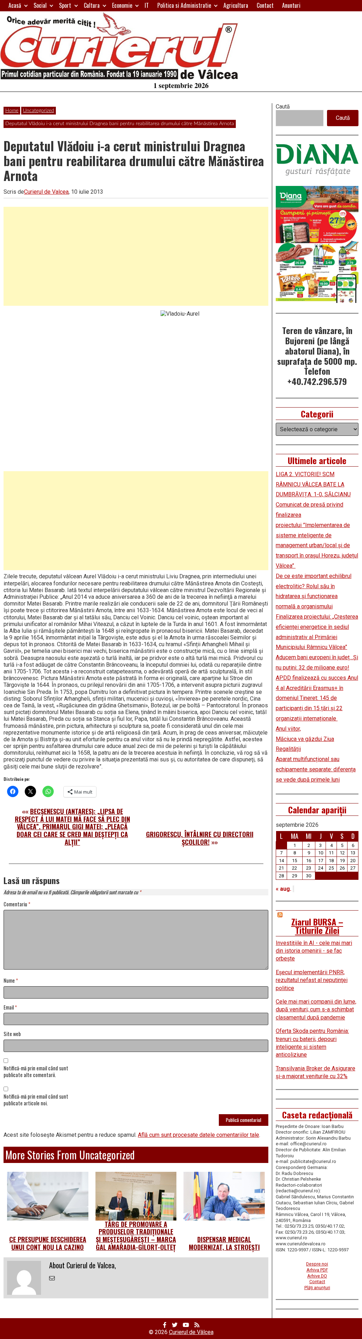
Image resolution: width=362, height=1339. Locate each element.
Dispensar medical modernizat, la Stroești (224, 1243)
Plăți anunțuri (317, 1287)
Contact (265, 5)
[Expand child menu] (26, 5)
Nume (11, 980)
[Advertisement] (136, 256)
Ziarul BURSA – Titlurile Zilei (317, 925)
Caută (283, 106)
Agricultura (235, 5)
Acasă (14, 5)
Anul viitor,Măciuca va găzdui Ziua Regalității (305, 739)
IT (147, 5)
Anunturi (291, 5)
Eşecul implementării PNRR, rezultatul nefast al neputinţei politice (312, 980)
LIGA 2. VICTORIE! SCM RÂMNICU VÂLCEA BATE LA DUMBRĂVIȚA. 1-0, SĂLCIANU (313, 484)
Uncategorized (38, 110)
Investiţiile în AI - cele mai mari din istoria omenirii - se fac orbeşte (314, 951)
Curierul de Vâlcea (191, 1332)
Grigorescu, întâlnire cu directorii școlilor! (199, 838)
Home (11, 110)
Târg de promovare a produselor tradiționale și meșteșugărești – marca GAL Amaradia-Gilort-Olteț (136, 1236)
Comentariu (17, 904)
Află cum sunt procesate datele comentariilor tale (198, 1135)
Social (40, 5)
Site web (12, 1034)
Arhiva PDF (317, 1270)
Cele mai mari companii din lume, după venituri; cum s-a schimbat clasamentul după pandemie (316, 1009)
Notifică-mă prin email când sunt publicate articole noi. (36, 1100)
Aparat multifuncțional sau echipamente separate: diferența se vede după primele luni (316, 769)
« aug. (283, 888)
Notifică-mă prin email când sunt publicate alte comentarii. (36, 1071)
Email (10, 1007)
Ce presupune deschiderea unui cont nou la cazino (47, 1243)
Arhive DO (317, 1276)
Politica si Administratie (184, 5)
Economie (122, 5)
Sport (65, 5)
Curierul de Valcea (46, 191)
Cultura (92, 5)
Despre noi (317, 1264)
